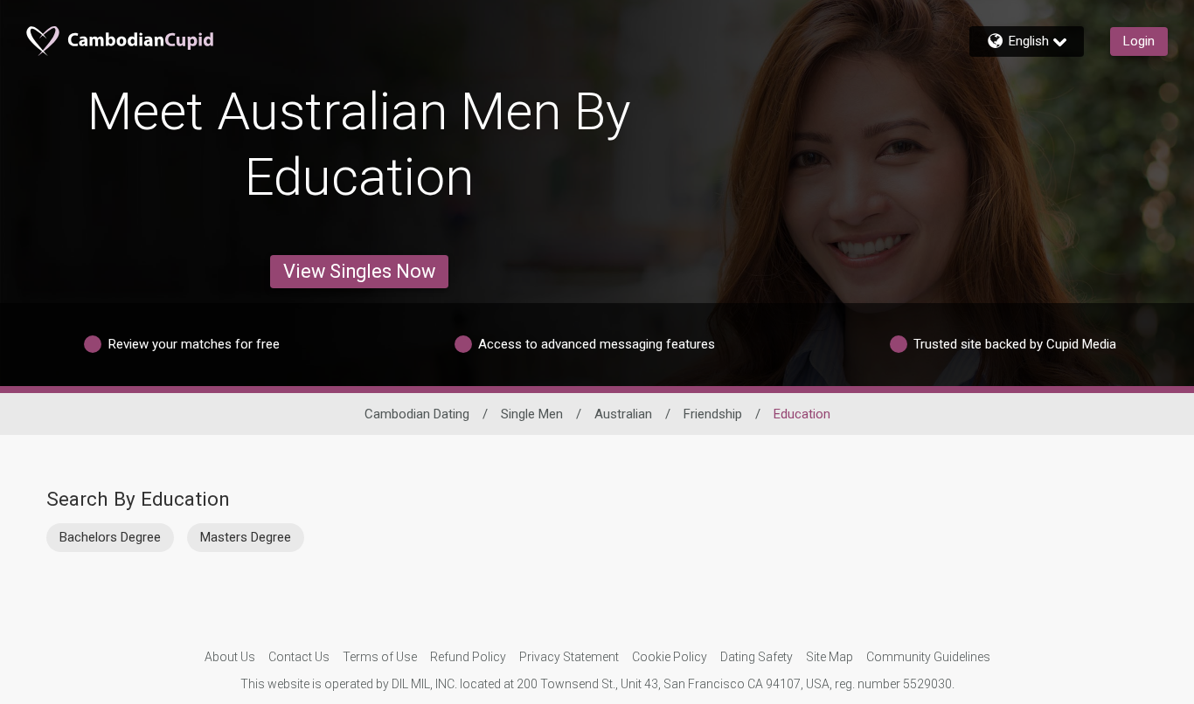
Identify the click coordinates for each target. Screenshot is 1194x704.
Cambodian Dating (416, 414)
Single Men (532, 414)
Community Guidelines (928, 657)
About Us (230, 657)
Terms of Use (380, 657)
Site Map (829, 657)
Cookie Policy (669, 657)
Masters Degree (245, 537)
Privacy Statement (569, 657)
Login (1139, 41)
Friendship (713, 414)
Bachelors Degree (110, 537)
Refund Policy (468, 657)
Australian (623, 414)
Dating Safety (756, 657)
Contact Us (299, 657)
